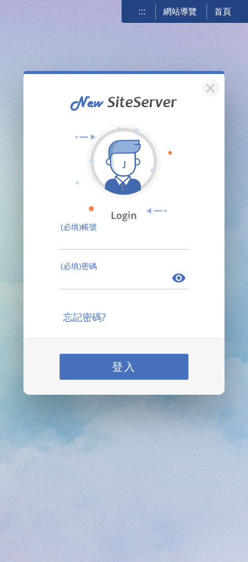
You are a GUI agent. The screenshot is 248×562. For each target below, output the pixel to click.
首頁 (222, 11)
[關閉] (209, 86)
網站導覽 (180, 11)
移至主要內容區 (27, 10)
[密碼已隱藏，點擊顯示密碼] (179, 279)
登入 (124, 366)
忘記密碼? (84, 317)
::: (142, 11)
